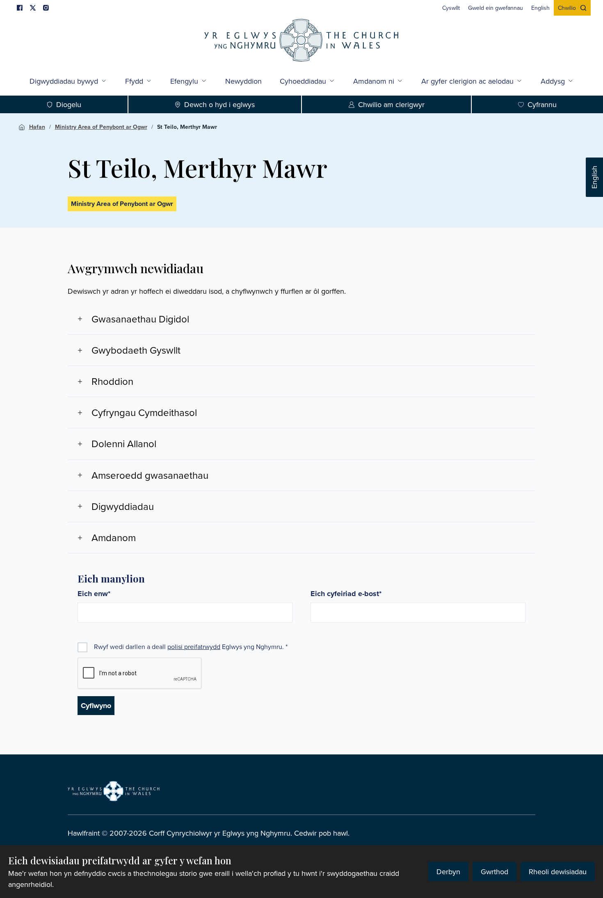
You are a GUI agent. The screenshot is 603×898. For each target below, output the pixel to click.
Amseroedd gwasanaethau (149, 475)
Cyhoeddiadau (303, 81)
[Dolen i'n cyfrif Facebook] (20, 8)
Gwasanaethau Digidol (140, 319)
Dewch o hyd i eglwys (219, 104)
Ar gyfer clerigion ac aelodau (467, 81)
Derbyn (448, 871)
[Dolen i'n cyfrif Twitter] (33, 8)
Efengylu (184, 81)
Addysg (553, 81)
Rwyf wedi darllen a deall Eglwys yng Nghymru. (191, 646)
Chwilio (567, 8)
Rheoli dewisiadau (558, 871)
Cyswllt (451, 8)
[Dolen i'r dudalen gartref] (301, 41)
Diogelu (68, 104)
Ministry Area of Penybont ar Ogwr (101, 126)
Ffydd (134, 81)
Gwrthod (494, 871)
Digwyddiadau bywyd (64, 81)
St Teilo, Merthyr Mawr (187, 126)
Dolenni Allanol (123, 443)
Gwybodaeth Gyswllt (135, 350)
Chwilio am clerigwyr (391, 104)
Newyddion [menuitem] (243, 81)
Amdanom (113, 537)
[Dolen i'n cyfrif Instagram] (46, 8)
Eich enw (94, 594)
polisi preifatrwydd (193, 646)
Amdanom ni (373, 81)
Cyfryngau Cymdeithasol (144, 412)
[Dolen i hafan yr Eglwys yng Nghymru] (114, 791)
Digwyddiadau (122, 506)
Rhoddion (112, 381)
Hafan (37, 126)
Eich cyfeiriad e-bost (346, 594)
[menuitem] (451, 8)
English (594, 177)
